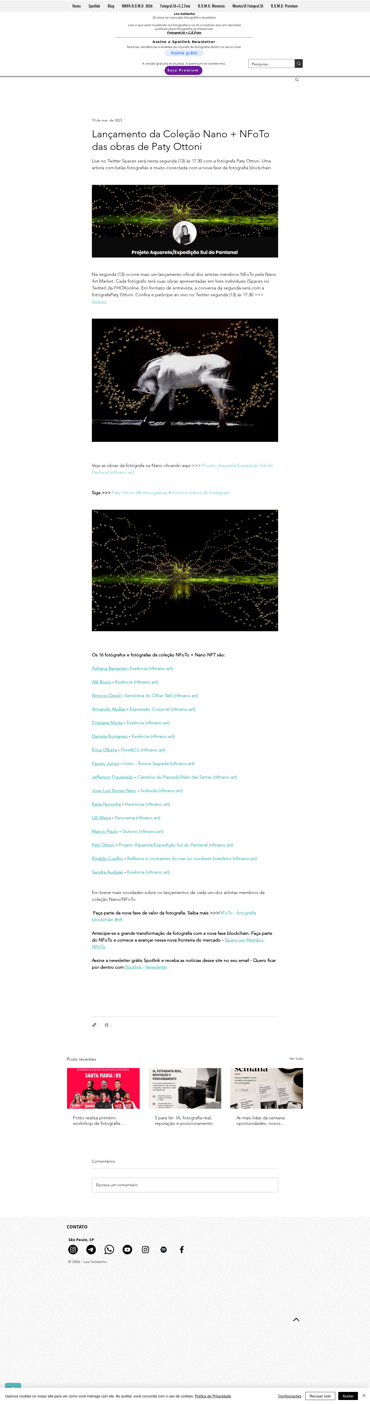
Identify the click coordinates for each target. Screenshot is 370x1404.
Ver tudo (296, 1058)
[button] (296, 79)
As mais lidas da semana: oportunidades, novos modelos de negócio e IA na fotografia (265, 1120)
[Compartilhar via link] (94, 1025)
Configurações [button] (289, 1395)
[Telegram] (91, 1249)
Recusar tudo (320, 1395)
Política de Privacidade (213, 1395)
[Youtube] (127, 1249)
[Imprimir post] (106, 1025)
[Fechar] (364, 1396)
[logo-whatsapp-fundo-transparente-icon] (109, 1249)
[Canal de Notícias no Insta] (73, 1249)
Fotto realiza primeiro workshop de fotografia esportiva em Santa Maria (98, 1120)
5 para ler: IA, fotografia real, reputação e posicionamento (184, 1120)
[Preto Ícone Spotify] (163, 1249)
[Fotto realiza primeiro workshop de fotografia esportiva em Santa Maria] (103, 1088)
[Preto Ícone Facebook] (182, 1249)
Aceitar (348, 1395)
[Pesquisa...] (299, 63)
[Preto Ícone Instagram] (145, 1249)
